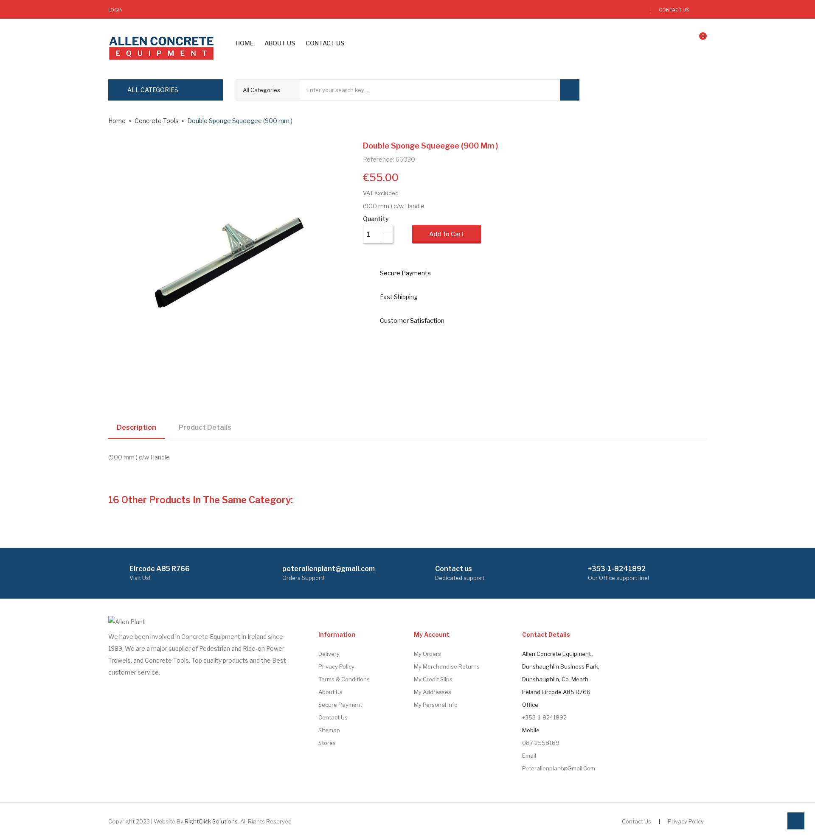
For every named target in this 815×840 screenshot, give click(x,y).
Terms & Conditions (344, 679)
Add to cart (446, 234)
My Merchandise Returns (447, 666)
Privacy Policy (336, 666)
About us (330, 692)
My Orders (427, 653)
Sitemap (329, 730)
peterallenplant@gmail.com (558, 768)
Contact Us (674, 10)
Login (115, 10)
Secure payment (340, 704)
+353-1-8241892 (544, 717)
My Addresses (432, 692)
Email (529, 755)
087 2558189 (540, 742)
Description (136, 427)
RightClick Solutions (211, 821)
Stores (327, 742)
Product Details (205, 427)
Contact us (333, 717)
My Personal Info (436, 704)
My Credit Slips (433, 679)
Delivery (329, 653)
